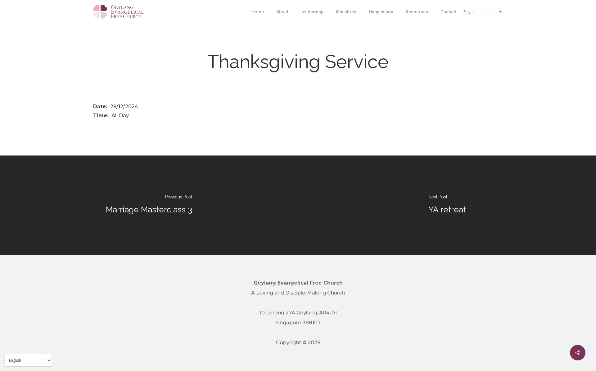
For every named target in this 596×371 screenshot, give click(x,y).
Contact (448, 12)
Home (257, 12)
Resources (417, 12)
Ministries (346, 12)
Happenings (381, 12)
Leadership (311, 12)
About (282, 12)
